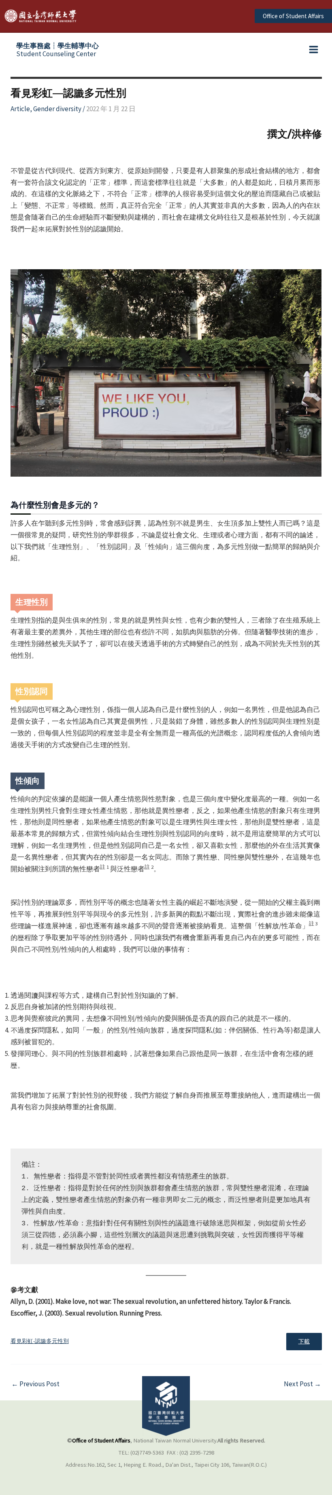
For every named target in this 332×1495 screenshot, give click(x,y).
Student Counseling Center (57, 49)
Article (20, 108)
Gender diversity (57, 108)
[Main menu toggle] (314, 50)
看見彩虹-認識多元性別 (40, 1341)
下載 (304, 1341)
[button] (293, 16)
